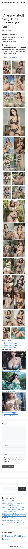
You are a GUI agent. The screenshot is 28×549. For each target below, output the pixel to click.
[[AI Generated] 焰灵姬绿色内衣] (14, 369)
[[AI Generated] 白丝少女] (14, 410)
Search (22, 489)
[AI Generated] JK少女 (11, 343)
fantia (23, 536)
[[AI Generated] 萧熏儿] (14, 389)
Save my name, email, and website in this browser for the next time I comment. (14, 459)
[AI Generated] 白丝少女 (9, 412)
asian (5, 535)
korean (5, 539)
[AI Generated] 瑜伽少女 (9, 416)
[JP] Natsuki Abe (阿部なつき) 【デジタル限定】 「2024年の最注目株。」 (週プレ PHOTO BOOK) (14, 516)
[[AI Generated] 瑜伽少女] (10, 414)
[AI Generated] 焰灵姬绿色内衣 (11, 371)
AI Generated (8, 340)
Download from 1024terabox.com (12, 57)
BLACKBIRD (10, 536)
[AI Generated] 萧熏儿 (8, 391)
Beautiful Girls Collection (13, 2)
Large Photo (6, 74)
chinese (17, 536)
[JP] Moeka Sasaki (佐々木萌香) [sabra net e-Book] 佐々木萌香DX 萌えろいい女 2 (14, 522)
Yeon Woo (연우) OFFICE (9, 500)
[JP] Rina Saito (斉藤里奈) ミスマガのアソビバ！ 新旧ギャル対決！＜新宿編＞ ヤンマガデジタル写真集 (13, 509)
